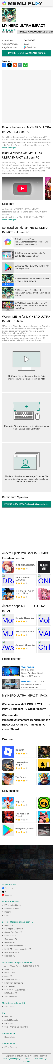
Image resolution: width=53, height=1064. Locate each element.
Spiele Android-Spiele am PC (16, 1027)
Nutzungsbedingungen (12, 1058)
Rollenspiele (8, 32)
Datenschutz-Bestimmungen (36, 1058)
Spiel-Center (9, 1007)
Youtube (8, 895)
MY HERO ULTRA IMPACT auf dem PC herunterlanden (29, 53)
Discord (7, 912)
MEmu (22, 3)
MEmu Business (10, 1047)
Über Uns (8, 1017)
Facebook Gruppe (11, 909)
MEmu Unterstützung (12, 905)
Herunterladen (10, 1037)
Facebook (9, 888)
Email (6, 915)
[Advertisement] (26, 96)
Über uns (26, 1061)
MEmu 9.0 (8, 1024)
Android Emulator (11, 1020)
